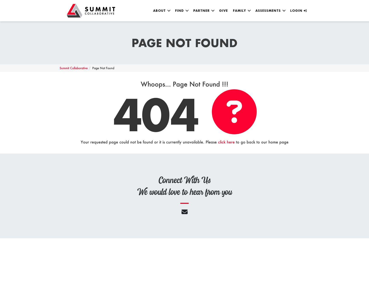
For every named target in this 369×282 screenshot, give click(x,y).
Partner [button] (201, 11)
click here (226, 142)
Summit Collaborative (74, 68)
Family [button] (239, 11)
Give (223, 11)
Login (297, 11)
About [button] (159, 11)
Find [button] (179, 11)
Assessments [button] (268, 11)
